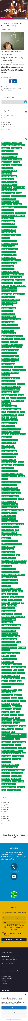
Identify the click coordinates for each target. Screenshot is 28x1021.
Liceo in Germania (6, 204)
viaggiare (21, 462)
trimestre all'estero (16, 165)
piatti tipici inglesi (7, 720)
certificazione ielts (12, 605)
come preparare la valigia (9, 457)
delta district (5, 434)
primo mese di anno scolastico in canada (13, 274)
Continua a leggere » (6, 77)
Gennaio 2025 (6, 823)
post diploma (13, 342)
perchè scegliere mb (7, 339)
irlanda (17, 717)
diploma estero (11, 412)
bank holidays (18, 283)
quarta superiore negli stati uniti (10, 300)
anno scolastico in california (9, 353)
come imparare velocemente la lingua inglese (12, 735)
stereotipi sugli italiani (20, 560)
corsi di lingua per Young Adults (10, 572)
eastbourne (23, 726)
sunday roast (21, 673)
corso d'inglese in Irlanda (17, 597)
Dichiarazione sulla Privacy (16, 1019)
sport (18, 555)
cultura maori (5, 602)
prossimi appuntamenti (6, 974)
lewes (12, 732)
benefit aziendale (6, 770)
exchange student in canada (9, 487)
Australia (13, 656)
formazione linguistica (19, 770)
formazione (14, 401)
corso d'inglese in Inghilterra (9, 440)
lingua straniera (6, 781)
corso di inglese (6, 762)
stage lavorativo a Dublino (9, 532)
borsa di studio (21, 398)
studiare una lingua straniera (10, 767)
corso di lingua (6, 778)
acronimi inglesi (15, 602)
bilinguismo (5, 577)
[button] (26, 994)
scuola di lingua (6, 759)
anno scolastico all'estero (8, 784)
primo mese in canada (8, 269)
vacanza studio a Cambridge (18, 434)
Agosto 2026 (6, 802)
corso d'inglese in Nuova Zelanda (10, 628)
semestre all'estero (7, 168)
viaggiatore (13, 417)
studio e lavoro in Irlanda (8, 619)
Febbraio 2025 (6, 820)
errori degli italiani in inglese (9, 541)
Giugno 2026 (6, 807)
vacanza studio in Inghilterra (9, 583)
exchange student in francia (9, 454)
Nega (14, 1012)
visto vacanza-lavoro (7, 664)
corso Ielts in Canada (17, 88)
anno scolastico (17, 204)
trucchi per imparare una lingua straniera (13, 574)
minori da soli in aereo (8, 322)
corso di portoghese (7, 695)
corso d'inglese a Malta (8, 642)
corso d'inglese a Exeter (8, 608)
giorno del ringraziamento (19, 370)
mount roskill (21, 384)
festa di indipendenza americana (10, 378)
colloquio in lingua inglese (9, 611)
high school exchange (7, 213)
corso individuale (16, 778)
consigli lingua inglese (8, 729)
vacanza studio (6, 586)
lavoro (19, 681)
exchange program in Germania (10, 201)
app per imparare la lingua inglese (11, 753)
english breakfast (17, 706)
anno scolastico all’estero (6, 978)
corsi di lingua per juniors (8, 569)
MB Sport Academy (7, 560)
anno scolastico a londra (8, 246)
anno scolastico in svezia (8, 159)
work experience (6, 742)
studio (14, 692)
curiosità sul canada (7, 283)
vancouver (21, 395)
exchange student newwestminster (11, 260)
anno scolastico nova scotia (9, 499)
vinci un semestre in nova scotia (10, 684)
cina (7, 398)
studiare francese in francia (9, 462)
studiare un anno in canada (9, 241)
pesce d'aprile (17, 709)
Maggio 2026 (6, 809)
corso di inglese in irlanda (9, 384)
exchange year (18, 142)
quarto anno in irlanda (8, 448)
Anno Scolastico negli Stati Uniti (10, 653)
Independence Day (7, 709)
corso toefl (4, 479)
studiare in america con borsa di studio (12, 336)
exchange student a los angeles (10, 361)
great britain (19, 729)
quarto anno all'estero (8, 210)
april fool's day (15, 703)
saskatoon (16, 392)
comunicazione (6, 667)
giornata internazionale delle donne (11, 386)
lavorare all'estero (16, 776)
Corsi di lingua (5, 86)
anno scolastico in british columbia (11, 429)
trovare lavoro (22, 748)
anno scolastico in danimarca (9, 154)
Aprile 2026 (6, 811)
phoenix (21, 401)
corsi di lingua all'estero (14, 790)
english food (5, 715)
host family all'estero (7, 330)
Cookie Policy (8, 1019)
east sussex (17, 723)
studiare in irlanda (7, 437)
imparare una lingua (7, 266)
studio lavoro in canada (8, 314)
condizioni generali (5, 982)
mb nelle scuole (6, 370)
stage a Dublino (6, 538)
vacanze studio (6, 678)
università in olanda (7, 311)
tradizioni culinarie (7, 465)
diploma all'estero (6, 173)
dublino (17, 739)
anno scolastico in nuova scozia (10, 496)
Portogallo (14, 698)
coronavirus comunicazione (17, 215)
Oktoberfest (21, 476)
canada (4, 745)
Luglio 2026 (6, 805)
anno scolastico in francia (9, 459)
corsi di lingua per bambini (9, 415)
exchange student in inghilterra (10, 356)
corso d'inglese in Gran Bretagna (10, 636)
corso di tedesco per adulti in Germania (12, 473)
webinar (19, 159)
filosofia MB (3, 980)
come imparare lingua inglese (10, 726)
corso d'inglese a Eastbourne (9, 633)
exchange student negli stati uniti (11, 235)
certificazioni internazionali (9, 748)
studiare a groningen (19, 294)
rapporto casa (5, 238)
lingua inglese (20, 787)
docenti (19, 409)
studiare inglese (6, 692)
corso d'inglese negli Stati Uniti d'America (13, 617)
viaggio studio (16, 756)
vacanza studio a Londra (8, 558)
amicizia (11, 468)
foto (9, 403)
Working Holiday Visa (7, 661)
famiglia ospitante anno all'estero (11, 319)
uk (17, 412)
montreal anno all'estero (8, 232)
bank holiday (5, 285)
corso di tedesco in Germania (9, 471)
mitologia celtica (6, 591)
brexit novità (5, 277)
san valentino (5, 401)
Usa (19, 667)
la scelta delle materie (8, 530)
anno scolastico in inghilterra (9, 249)
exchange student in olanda (9, 291)
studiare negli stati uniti (8, 297)
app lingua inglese (7, 723)
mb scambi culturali (17, 781)
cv (22, 756)
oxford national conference (9, 406)
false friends (5, 597)
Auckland (23, 701)
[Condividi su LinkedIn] (15, 81)
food (7, 417)
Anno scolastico (6, 122)
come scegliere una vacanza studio (11, 588)
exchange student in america (9, 420)
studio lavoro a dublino (8, 221)
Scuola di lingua (7, 124)
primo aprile (5, 712)
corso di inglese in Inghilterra (9, 580)
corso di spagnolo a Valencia (9, 507)
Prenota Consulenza (6, 18)
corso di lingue (16, 759)
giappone (12, 398)
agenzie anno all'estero (8, 193)
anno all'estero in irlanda (8, 443)
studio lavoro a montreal (8, 316)
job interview (17, 614)
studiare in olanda (7, 294)
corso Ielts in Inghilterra (7, 88)
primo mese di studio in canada (10, 271)
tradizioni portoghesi (13, 701)
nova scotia (5, 675)
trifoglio (20, 591)
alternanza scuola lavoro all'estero (11, 482)
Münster (12, 712)
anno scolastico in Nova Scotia (10, 527)
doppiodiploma (6, 148)
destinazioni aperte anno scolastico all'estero (14, 563)
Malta (23, 678)
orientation (16, 162)
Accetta (14, 1007)
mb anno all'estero (19, 339)
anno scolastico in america (9, 423)
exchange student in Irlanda (9, 504)
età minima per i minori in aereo (10, 328)
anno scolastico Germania (18, 196)
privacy (6, 935)
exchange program (7, 142)
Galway (15, 670)
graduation (11, 745)
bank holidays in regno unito (18, 285)
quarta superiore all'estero (9, 185)
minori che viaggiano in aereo (10, 325)
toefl (17, 530)
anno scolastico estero (8, 207)
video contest (21, 647)
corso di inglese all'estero (8, 252)
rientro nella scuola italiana (9, 170)
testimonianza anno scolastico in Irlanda (12, 510)
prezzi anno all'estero (19, 187)
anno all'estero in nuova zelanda (10, 389)
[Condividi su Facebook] (11, 81)
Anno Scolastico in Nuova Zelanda (11, 625)
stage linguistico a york (8, 426)
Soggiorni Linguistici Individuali (15, 926)
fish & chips (13, 715)
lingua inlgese (5, 732)
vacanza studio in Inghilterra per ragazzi (13, 524)
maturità (18, 745)
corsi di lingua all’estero (6, 976)
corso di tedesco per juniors (9, 647)
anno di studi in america (8, 333)
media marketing (6, 670)
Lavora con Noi (4, 983)
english (4, 594)
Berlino (20, 698)
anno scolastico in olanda (8, 308)
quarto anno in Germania (8, 199)
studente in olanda (7, 305)
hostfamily (19, 193)
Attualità (5, 120)
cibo (3, 417)
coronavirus (5, 215)
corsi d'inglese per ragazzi (9, 518)
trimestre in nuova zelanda (9, 176)
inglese (4, 790)
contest (24, 667)
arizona (4, 403)
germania (20, 415)
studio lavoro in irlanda (8, 224)
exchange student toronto (9, 229)
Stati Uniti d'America (19, 720)
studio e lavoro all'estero (15, 600)
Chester (4, 717)
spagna (22, 412)
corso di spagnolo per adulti (9, 513)
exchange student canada (9, 257)
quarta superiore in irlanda (9, 451)
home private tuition (7, 151)
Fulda (18, 712)
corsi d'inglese (5, 698)
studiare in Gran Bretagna (9, 673)
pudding (14, 667)
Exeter (3, 605)
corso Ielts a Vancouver (7, 90)
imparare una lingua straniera (10, 764)
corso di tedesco (6, 706)
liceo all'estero (6, 196)
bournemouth (5, 773)
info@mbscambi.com (14, 882)
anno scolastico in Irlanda (9, 501)
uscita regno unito (18, 344)
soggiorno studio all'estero (9, 255)
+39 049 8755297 (14, 872)
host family (13, 577)
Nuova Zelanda (6, 687)
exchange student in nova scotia (10, 490)
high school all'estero (7, 218)
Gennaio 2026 (6, 814)
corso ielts (21, 499)
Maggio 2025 (6, 818)
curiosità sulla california (8, 364)
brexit (20, 689)
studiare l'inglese (14, 675)
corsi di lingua (5, 776)
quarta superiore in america (9, 302)
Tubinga (21, 715)
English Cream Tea (7, 622)
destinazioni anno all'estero (9, 190)
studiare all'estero (18, 465)
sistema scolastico (7, 162)
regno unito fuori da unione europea (11, 347)
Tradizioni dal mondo (8, 115)
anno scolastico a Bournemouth (10, 350)
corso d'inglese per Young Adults (10, 431)
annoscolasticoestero (7, 145)
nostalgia (4, 468)
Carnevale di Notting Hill (8, 409)
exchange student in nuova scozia (11, 493)
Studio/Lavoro (9, 927)
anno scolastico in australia (9, 395)
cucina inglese (5, 703)
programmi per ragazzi (16, 750)
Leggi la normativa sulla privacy (7, 963)
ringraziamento (19, 367)
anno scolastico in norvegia (9, 156)
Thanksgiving (5, 650)
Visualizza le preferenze (14, 1016)
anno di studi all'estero (8, 381)
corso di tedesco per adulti (9, 645)
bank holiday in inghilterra (9, 288)
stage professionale (7, 614)
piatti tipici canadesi (7, 367)
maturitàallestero (16, 148)
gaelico (14, 591)
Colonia (4, 701)
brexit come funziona (7, 280)
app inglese (5, 750)
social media (12, 681)
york (3, 398)
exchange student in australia (10, 372)
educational (5, 342)
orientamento (5, 165)
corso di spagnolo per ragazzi (9, 521)
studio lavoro (18, 664)
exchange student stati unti (9, 263)
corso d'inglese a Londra (8, 555)
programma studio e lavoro (9, 689)
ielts (22, 602)
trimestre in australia (7, 179)
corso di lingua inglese (17, 773)
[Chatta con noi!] (14, 890)
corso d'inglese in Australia (9, 639)
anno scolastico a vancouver (9, 227)
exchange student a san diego (10, 358)
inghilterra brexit (6, 344)
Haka (22, 684)
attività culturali (6, 756)
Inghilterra (11, 717)
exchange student (6, 566)
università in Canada (7, 445)
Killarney (21, 670)
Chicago (18, 642)
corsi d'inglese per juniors (8, 516)
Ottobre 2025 (6, 816)
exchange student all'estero (9, 485)
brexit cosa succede (16, 277)
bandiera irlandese (13, 594)
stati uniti (4, 681)
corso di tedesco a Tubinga (9, 476)
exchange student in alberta (9, 243)
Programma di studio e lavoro (10, 126)
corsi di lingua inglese (8, 739)
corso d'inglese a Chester (8, 631)
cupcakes (4, 600)
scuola (3, 412)
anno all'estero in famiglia (9, 182)
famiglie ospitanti (6, 187)
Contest (4, 117)
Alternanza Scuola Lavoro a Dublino (11, 535)
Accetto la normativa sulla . (12, 933)
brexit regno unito (20, 280)
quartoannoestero (19, 145)
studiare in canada (20, 213)
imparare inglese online (19, 742)
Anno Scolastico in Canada (9, 659)
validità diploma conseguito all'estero (12, 544)
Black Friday (5, 656)
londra (24, 753)
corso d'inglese (16, 678)
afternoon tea (18, 695)
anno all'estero (6, 375)
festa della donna (6, 392)
